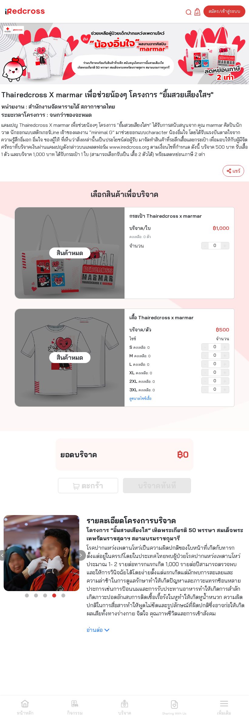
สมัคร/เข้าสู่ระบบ (224, 11)
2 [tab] (36, 596)
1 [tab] (27, 596)
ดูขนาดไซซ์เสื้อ (140, 398)
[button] (188, 11)
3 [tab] (45, 596)
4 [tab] (54, 596)
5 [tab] (63, 596)
